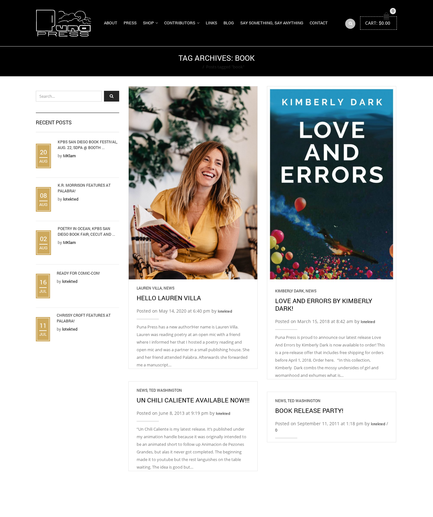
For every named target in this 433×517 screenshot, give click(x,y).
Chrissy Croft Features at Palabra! (84, 318)
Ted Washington (165, 390)
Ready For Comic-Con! (78, 273)
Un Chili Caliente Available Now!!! (193, 400)
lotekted (225, 311)
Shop (148, 22)
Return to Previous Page (373, 61)
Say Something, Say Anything (271, 22)
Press (130, 22)
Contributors (179, 22)
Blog (228, 22)
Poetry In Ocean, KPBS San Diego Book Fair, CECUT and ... (86, 231)
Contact (319, 22)
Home (195, 67)
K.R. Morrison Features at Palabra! (84, 188)
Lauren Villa (149, 287)
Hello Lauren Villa (169, 298)
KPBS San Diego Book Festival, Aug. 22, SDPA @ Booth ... (87, 144)
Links (211, 22)
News (169, 287)
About (110, 22)
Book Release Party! (309, 410)
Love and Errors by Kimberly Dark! (323, 304)
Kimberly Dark (289, 290)
